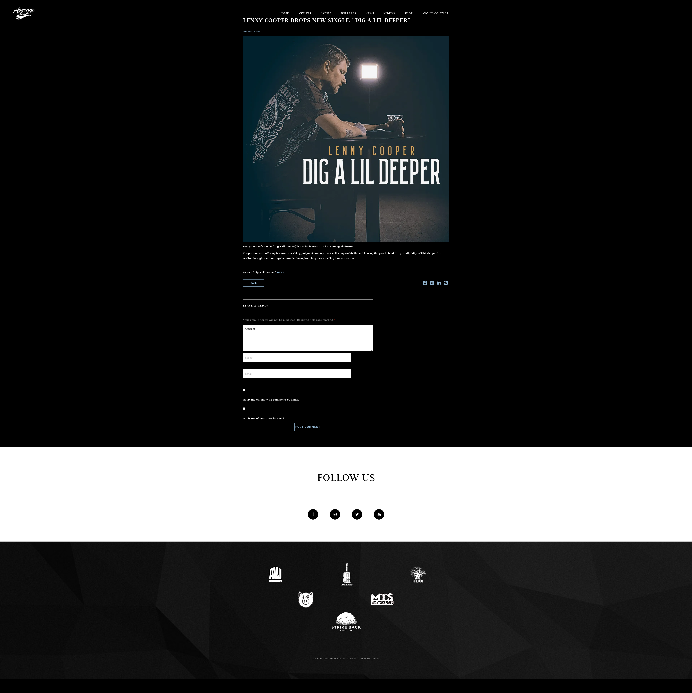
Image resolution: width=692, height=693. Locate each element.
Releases (348, 13)
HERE (280, 272)
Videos (389, 13)
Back (253, 283)
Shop (408, 13)
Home (284, 13)
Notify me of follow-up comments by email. (271, 399)
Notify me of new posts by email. (264, 418)
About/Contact (435, 13)
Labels (326, 13)
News (369, 13)
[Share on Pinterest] (445, 283)
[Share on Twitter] (432, 283)
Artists (304, 13)
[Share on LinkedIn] (438, 283)
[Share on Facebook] (425, 283)
